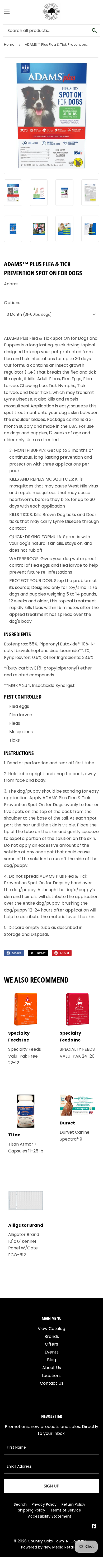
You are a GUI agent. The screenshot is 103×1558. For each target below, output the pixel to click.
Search (20, 1504)
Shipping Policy (31, 1510)
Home (9, 44)
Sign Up (51, 1486)
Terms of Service (65, 1510)
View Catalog (51, 1329)
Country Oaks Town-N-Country (57, 1541)
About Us (51, 1368)
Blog (51, 1360)
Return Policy (73, 1504)
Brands (51, 1336)
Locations (52, 1376)
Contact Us (51, 1383)
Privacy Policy (44, 1504)
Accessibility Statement (49, 1516)
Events (52, 1352)
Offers (51, 1344)
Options (12, 303)
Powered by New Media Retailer (49, 1547)
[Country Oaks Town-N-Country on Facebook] (94, 1527)
